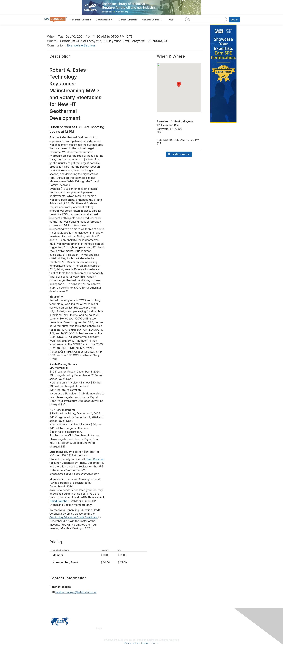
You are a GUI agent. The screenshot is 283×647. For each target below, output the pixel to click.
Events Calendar (151, 631)
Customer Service (105, 625)
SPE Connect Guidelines (203, 628)
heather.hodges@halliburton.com (75, 592)
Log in (234, 19)
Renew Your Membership (156, 625)
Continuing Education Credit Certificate (73, 517)
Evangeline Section (81, 45)
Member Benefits (152, 628)
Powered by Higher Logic (142, 643)
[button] (104, 19)
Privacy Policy (197, 625)
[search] (188, 19)
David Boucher (94, 459)
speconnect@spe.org (115, 628)
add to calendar (180, 154)
